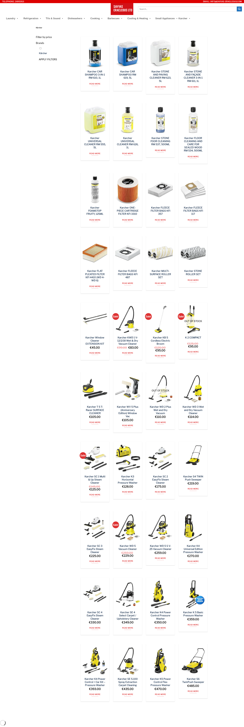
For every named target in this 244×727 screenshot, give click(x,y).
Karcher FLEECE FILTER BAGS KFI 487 (128, 274)
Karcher (182, 18)
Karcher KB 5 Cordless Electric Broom (160, 340)
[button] (43, 53)
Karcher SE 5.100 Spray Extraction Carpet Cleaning (128, 682)
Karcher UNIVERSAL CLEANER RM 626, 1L (127, 143)
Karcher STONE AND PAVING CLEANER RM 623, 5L (160, 76)
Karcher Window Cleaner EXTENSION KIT (94, 340)
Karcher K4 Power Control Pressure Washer (160, 615)
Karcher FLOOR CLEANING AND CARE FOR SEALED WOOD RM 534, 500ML (193, 144)
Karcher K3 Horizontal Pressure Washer (128, 479)
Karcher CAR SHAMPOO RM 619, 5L (127, 74)
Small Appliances (165, 18)
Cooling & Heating (137, 18)
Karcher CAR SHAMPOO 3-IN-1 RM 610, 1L (95, 74)
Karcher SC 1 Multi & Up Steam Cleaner (95, 479)
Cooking (95, 18)
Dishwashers (75, 18)
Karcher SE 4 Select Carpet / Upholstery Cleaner (128, 615)
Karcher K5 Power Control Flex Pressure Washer (160, 682)
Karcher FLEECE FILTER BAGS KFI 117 (193, 210)
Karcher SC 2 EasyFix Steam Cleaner (160, 479)
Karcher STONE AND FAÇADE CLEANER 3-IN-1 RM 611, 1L (193, 76)
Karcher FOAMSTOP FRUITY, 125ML (94, 210)
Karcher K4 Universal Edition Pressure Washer (193, 549)
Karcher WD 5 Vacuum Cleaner (127, 547)
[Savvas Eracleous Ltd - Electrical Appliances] (122, 9)
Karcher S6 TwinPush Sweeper (193, 680)
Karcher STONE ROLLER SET (193, 273)
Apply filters (48, 59)
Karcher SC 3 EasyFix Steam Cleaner (95, 549)
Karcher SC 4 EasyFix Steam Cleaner (95, 615)
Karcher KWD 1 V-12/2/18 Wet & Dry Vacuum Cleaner (127, 340)
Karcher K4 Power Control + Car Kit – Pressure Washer (95, 682)
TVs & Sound (53, 18)
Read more (94, 84)
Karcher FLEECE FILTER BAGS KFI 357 (160, 210)
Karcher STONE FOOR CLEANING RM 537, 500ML (160, 141)
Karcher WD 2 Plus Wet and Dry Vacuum (160, 409)
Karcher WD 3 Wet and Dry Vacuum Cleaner (193, 409)
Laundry (10, 18)
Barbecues (113, 18)
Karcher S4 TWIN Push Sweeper (193, 478)
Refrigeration (30, 18)
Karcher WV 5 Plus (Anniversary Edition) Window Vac (127, 411)
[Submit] (239, 9)
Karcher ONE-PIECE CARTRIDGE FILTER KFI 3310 (128, 210)
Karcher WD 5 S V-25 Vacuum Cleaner (160, 547)
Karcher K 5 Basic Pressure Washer (193, 614)
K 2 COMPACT (193, 337)
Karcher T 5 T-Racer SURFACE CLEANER (95, 409)
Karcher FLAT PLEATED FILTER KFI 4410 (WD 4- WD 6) (95, 276)
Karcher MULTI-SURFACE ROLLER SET (160, 274)
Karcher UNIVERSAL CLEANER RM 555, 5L (95, 143)
